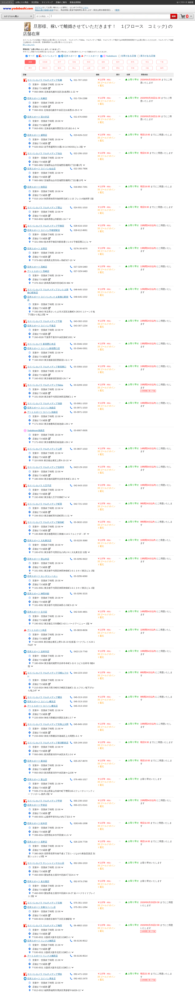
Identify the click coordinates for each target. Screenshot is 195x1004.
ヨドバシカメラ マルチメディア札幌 (44, 80)
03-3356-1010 (80, 366)
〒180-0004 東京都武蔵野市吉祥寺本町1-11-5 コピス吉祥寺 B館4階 (61, 665)
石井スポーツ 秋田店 (37, 187)
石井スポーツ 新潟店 (37, 761)
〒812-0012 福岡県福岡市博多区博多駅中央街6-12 (56, 990)
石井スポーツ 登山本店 (38, 559)
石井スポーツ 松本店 (37, 823)
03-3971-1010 (80, 407)
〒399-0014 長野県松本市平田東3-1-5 (50, 835)
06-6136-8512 (80, 941)
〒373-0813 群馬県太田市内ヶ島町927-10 (52, 260)
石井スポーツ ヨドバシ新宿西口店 (43, 348)
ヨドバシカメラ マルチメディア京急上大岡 (47, 724)
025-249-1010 (80, 742)
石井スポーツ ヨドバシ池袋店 (41, 407)
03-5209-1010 (80, 385)
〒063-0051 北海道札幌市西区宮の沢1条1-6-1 (54, 128)
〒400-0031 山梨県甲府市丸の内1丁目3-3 (52, 817)
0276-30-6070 (80, 248)
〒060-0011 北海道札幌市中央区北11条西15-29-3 (55, 110)
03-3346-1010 (80, 344)
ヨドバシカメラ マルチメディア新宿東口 (46, 366)
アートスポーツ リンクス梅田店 (42, 956)
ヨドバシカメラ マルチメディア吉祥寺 (45, 467)
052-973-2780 (80, 881)
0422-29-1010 (80, 467)
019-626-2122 (80, 135)
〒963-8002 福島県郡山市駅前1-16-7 (50, 219)
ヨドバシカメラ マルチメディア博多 (44, 974)
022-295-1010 (80, 153)
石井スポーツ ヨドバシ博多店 (41, 978)
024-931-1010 (80, 207)
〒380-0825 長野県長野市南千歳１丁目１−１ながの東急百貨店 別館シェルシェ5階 (61, 855)
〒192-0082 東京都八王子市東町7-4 (49, 497)
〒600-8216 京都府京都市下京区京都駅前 (52, 919)
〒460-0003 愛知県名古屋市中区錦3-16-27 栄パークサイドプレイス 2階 (61, 894)
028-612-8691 (80, 230)
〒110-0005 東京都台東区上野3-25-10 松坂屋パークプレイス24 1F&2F (61, 643)
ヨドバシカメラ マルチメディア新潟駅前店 (47, 742)
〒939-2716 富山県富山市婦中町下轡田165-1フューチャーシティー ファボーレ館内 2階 (61, 792)
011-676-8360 (80, 117)
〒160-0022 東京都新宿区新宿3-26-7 (50, 378)
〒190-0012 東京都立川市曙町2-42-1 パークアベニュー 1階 (60, 623)
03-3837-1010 (80, 449)
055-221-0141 (80, 805)
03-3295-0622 (80, 559)
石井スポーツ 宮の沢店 (38, 117)
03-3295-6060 (80, 576)
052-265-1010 (80, 863)
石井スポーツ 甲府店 (37, 805)
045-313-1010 (80, 697)
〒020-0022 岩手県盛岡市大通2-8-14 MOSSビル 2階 (57, 147)
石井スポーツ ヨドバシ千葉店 (41, 325)
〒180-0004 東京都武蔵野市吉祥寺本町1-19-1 (54, 479)
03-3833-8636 (80, 630)
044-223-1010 (80, 673)
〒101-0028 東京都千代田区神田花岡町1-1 (52, 397)
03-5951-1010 (80, 403)
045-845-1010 (80, 724)
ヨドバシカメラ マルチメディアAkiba (45, 385)
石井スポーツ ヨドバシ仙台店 (41, 168)
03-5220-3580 (80, 540)
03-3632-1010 (80, 522)
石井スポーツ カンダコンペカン (42, 576)
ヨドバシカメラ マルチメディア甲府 (44, 801)
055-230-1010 (80, 801)
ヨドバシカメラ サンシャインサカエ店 (45, 863)
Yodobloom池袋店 (35, 430)
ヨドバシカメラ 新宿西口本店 (41, 344)
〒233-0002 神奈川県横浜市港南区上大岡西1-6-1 (55, 736)
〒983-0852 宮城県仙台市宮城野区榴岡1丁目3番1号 (57, 165)
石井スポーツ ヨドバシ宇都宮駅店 (43, 230)
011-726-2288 (80, 98)
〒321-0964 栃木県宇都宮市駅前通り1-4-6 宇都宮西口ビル (60, 242)
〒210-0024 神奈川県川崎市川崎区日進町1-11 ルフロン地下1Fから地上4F (61, 689)
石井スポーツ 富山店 (37, 779)
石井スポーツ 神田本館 (38, 593)
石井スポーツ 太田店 (37, 248)
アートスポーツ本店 (36, 630)
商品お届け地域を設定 (44, 10)
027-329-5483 (80, 267)
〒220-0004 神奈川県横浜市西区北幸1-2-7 (52, 717)
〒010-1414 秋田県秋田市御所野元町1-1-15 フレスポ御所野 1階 (63, 198)
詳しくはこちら (29, 44)
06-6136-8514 (80, 956)
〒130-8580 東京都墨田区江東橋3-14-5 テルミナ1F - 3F (59, 534)
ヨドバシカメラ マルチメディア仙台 (44, 153)
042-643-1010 (80, 485)
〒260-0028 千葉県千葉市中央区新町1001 (52, 337)
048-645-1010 (80, 289)
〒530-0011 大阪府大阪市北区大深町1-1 (51, 937)
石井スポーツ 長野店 (37, 842)
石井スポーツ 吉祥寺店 (38, 651)
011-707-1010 (80, 80)
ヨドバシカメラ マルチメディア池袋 (44, 403)
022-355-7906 (80, 168)
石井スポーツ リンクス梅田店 (41, 941)
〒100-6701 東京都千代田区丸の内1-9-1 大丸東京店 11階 (59, 552)
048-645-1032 (80, 297)
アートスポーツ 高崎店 (38, 271)
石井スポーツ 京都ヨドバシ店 (41, 907)
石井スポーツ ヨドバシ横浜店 (41, 701)
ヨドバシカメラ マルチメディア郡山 (44, 207)
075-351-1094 (80, 907)
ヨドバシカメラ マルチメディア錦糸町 (45, 522)
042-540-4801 (80, 612)
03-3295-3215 (80, 593)
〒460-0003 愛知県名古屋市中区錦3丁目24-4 (53, 875)
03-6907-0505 (80, 430)
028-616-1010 (80, 226)
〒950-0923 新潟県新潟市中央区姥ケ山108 (52, 772)
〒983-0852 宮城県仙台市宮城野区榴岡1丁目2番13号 (57, 180)
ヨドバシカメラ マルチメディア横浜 (44, 697)
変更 (117, 10)
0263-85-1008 (80, 823)
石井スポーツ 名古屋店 (38, 881)
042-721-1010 (80, 504)
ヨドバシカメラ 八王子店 (39, 485)
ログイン (38, 7)
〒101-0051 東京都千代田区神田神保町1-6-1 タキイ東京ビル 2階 (63, 570)
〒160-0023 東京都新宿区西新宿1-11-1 (50, 360)
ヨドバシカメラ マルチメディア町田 (44, 504)
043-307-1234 (80, 325)
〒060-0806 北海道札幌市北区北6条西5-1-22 (53, 92)
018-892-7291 (80, 187)
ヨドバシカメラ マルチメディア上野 (44, 449)
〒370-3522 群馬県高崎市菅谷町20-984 (51, 283)
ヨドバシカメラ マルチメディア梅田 (44, 925)
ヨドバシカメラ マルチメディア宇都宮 (45, 226)
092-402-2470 (80, 978)
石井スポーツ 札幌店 (37, 98)
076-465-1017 (80, 779)
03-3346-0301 (80, 348)
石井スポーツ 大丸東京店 (39, 540)
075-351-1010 (80, 903)
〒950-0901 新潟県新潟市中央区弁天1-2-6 (52, 754)
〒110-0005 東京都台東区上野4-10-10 (50, 460)
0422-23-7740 (80, 651)
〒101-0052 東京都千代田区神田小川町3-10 (53, 605)
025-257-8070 (80, 761)
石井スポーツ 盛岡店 (37, 135)
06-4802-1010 (80, 925)
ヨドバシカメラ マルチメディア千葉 (44, 321)
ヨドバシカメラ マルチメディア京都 (44, 903)
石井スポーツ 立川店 (37, 612)
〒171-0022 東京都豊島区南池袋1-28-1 (51, 424)
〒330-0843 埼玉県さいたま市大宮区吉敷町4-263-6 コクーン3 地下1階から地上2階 (61, 313)
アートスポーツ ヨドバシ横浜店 (42, 706)
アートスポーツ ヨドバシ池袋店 (42, 412)
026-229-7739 (80, 842)
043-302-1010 (80, 321)
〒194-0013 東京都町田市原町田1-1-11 (50, 515)
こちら (85, 7)
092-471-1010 (80, 974)
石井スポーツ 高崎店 (37, 267)
